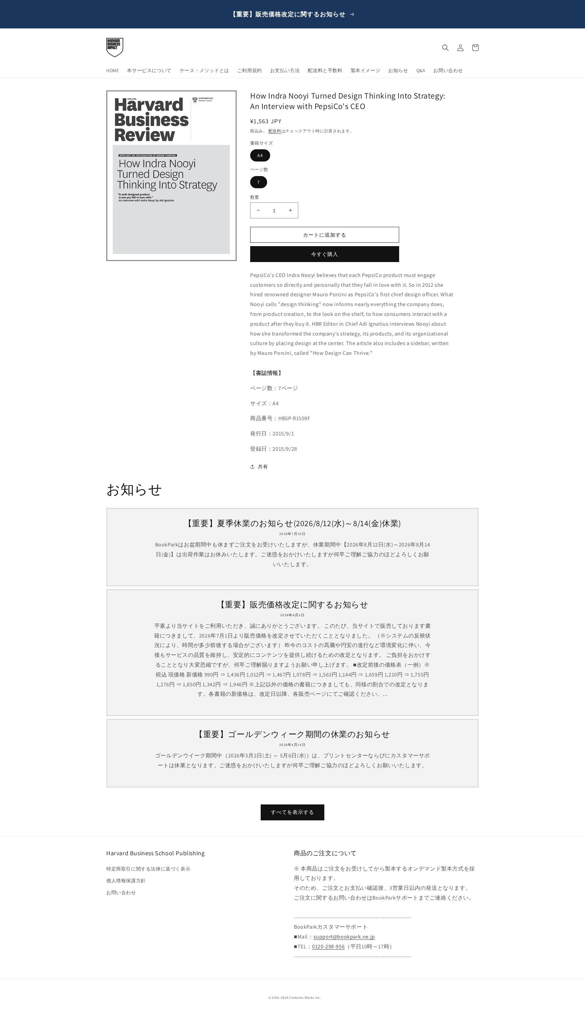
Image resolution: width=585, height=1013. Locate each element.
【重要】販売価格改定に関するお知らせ (293, 604)
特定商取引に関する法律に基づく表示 (148, 869)
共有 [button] (263, 467)
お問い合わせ (121, 892)
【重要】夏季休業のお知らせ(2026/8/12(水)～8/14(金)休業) (292, 523)
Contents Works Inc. (305, 997)
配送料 (274, 130)
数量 (254, 197)
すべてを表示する (292, 812)
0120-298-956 (328, 946)
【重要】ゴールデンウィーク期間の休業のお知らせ (292, 734)
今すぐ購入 (324, 254)
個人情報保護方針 (126, 881)
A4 (260, 155)
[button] (445, 47)
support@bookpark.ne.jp (344, 936)
